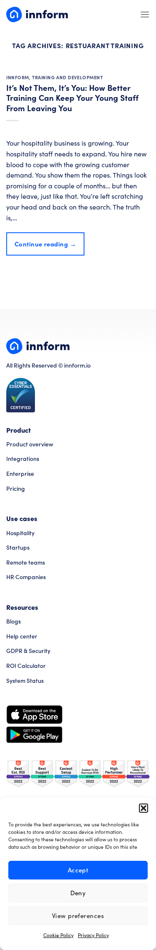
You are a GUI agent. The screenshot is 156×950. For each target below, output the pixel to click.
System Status (25, 680)
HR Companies (26, 577)
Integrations (22, 459)
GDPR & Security (28, 651)
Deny (78, 893)
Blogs (13, 621)
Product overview (29, 444)
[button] (143, 808)
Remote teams (25, 562)
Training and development (67, 77)
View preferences (78, 915)
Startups (18, 547)
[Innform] (37, 14)
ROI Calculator (26, 666)
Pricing (15, 488)
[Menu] (145, 14)
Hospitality (20, 533)
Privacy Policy (93, 935)
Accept (78, 870)
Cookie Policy (58, 935)
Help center (21, 636)
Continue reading (45, 243)
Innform (17, 77)
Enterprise (20, 473)
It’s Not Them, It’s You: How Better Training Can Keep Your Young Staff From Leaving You (72, 98)
